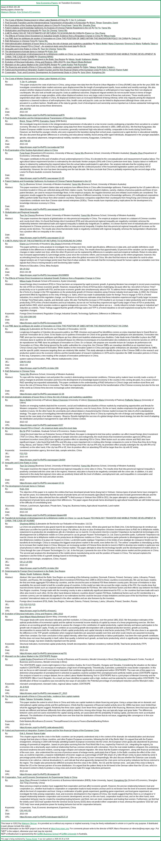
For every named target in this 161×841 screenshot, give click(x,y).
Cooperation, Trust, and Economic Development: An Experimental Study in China (41, 72)
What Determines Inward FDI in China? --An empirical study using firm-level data (41, 46)
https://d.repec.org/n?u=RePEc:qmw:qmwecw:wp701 (43, 653)
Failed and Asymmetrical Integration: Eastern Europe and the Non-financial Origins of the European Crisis (52, 70)
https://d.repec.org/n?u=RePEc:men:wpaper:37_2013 (43, 693)
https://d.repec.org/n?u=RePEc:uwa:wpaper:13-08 (42, 209)
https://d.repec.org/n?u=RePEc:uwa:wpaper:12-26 (42, 394)
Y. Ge (71, 20)
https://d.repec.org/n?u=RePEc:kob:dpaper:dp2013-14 (44, 817)
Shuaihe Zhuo (89, 25)
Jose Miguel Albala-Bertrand (79, 62)
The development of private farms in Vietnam (25, 52)
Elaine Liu (89, 33)
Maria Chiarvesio (116, 44)
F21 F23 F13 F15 (27, 604)
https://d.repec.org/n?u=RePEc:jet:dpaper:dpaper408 (43, 515)
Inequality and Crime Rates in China (21, 49)
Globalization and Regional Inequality (22, 30)
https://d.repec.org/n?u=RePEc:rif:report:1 (38, 611)
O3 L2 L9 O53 (26, 562)
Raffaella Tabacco (150, 44)
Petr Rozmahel (80, 65)
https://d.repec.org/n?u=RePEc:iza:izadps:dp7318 (42, 147)
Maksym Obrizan (8, 12)
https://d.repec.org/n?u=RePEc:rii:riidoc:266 (39, 368)
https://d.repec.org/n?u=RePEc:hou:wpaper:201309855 (44, 275)
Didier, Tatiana (89, 67)
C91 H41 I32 (25, 811)
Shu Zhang (100, 33)
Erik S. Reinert (108, 70)
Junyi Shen (86, 72)
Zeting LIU (136, 38)
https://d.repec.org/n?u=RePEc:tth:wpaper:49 (40, 774)
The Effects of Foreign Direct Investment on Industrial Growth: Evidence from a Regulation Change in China (52, 36)
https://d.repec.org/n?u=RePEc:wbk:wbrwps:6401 (42, 727)
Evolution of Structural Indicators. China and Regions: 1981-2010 (34, 62)
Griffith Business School (48, 834)
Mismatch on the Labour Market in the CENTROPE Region (31, 65)
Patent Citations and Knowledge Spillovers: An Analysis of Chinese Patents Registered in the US (48, 28)
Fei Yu (97, 28)
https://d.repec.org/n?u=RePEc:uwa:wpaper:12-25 (42, 178)
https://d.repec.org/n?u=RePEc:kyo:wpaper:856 (41, 323)
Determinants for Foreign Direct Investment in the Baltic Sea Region (35, 59)
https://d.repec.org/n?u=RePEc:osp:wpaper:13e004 (42, 460)
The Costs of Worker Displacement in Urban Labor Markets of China (35, 20)
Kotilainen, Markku (90, 59)
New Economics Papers (47, 3)
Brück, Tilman (96, 23)
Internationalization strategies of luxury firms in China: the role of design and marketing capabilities (48, 44)
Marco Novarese (121, 829)
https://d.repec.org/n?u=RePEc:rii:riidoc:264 (39, 568)
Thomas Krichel (31, 839)
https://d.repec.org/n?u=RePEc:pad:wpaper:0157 (41, 425)
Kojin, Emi (52, 52)
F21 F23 (23, 453)
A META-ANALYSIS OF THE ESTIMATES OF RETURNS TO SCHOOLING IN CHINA (43, 33)
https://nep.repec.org (60, 829)
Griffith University (68, 834)
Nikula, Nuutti (75, 59)
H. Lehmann (80, 20)
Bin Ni (83, 46)
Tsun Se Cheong (49, 30)
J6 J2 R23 (24, 687)
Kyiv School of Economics (28, 12)
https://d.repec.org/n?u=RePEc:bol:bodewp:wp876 (42, 115)
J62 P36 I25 (25, 141)
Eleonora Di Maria (133, 44)
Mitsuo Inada (109, 36)
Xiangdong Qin (98, 72)
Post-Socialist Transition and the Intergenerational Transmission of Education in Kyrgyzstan (45, 23)
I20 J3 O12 (24, 269)
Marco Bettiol (101, 44)
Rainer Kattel (122, 70)
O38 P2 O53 (25, 362)
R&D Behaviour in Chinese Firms (20, 41)
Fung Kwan (66, 25)
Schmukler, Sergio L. (106, 67)
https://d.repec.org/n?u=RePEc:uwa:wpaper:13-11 (42, 483)
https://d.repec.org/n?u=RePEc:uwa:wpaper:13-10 (42, 238)
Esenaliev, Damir (110, 23)
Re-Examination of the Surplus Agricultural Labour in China (31, 25)
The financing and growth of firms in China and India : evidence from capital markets (42, 67)
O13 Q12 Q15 (26, 509)
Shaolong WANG (45, 57)
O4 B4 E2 (24, 647)
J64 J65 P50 (25, 109)
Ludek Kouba (67, 65)
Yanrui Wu (77, 25)
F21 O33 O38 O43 (28, 317)
